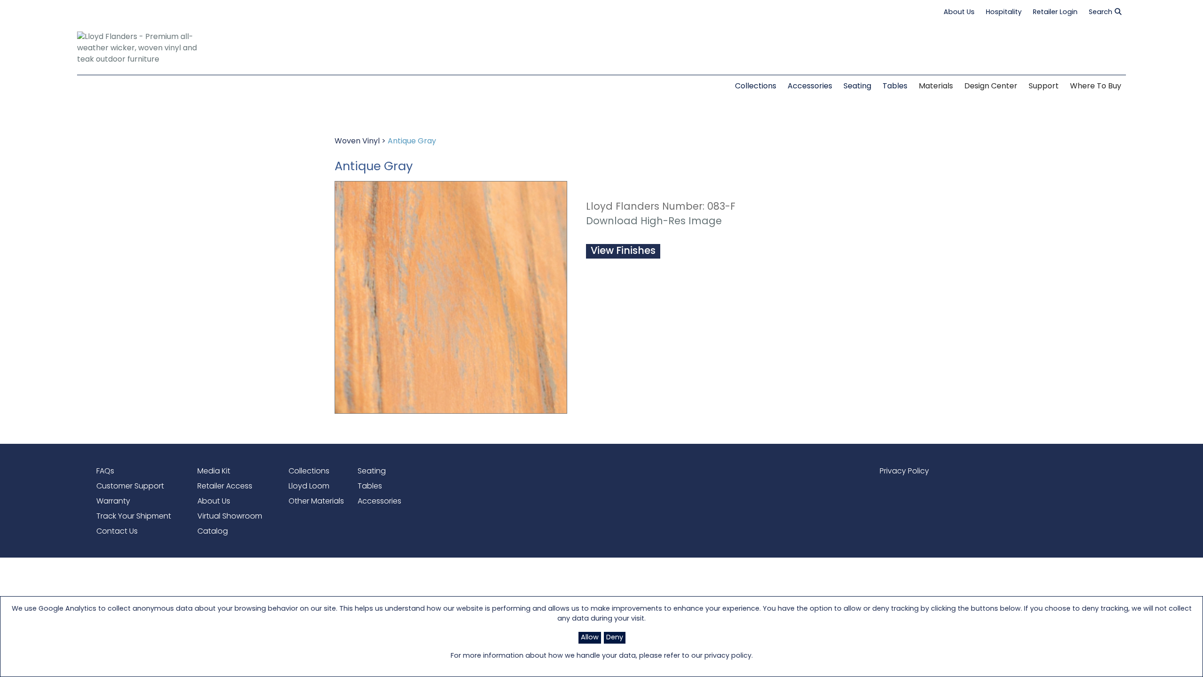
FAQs (105, 471)
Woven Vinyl (357, 141)
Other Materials (316, 501)
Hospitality (1004, 12)
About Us (959, 12)
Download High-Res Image (654, 222)
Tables (370, 486)
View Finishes (623, 251)
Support (1044, 86)
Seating (372, 471)
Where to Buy (1095, 86)
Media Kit (213, 471)
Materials (936, 86)
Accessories (379, 501)
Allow (590, 637)
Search (1100, 12)
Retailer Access (224, 486)
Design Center (990, 86)
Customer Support (130, 486)
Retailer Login (1055, 12)
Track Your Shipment (133, 516)
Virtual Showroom (229, 516)
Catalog (212, 531)
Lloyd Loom (309, 486)
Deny (614, 637)
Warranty (113, 501)
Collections (309, 471)
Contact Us (117, 531)
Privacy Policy (904, 471)
